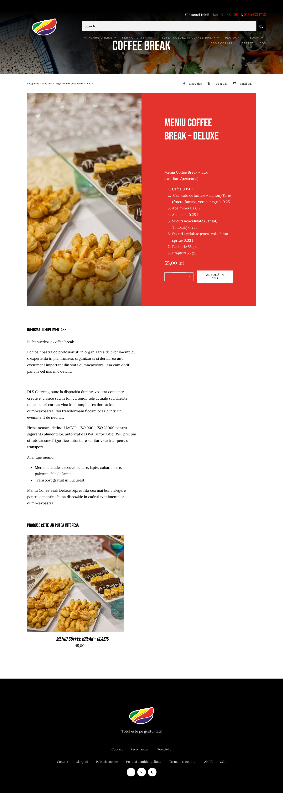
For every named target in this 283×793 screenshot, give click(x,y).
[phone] (152, 772)
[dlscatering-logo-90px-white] (44, 20)
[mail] (141, 772)
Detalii (89, 584)
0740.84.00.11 (230, 14)
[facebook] (131, 772)
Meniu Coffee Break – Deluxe (77, 83)
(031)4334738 (255, 14)
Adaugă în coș (215, 276)
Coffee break (47, 83)
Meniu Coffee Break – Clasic (82, 639)
